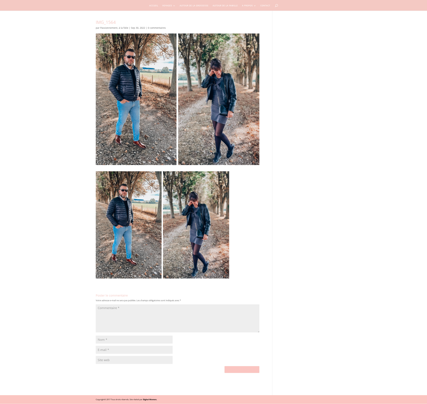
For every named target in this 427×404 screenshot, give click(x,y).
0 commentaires (157, 27)
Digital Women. (150, 399)
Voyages (167, 6)
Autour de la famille (225, 6)
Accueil (153, 6)
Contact (265, 6)
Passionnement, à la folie (114, 27)
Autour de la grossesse (194, 6)
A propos (247, 6)
